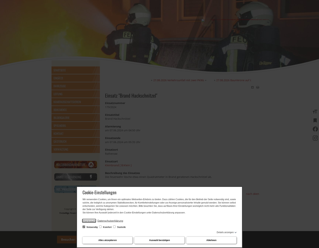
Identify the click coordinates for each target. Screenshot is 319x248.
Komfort (107, 227)
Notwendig (92, 227)
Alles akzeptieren (107, 240)
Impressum (89, 220)
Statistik (121, 227)
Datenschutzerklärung (110, 220)
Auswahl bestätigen (159, 240)
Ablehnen (211, 240)
